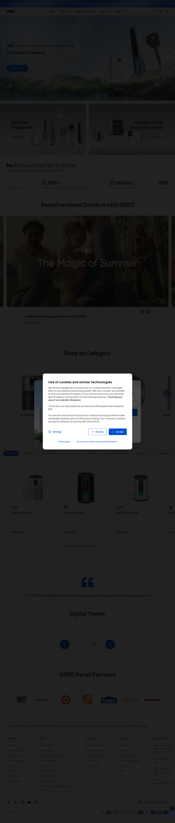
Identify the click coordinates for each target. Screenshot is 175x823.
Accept (120, 431)
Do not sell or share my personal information (97, 442)
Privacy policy (64, 442)
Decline (99, 431)
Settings (56, 431)
